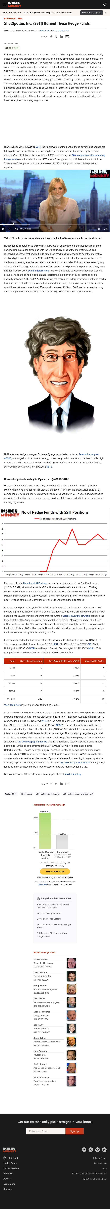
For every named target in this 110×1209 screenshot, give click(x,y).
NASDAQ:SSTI (11, 794)
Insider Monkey (73, 774)
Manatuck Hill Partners (35, 583)
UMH (55, 644)
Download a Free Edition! (49, 918)
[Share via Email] (67, 36)
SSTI (38, 147)
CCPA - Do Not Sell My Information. (89, 1173)
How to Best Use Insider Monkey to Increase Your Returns (53, 906)
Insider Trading (11, 1168)
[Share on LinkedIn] (61, 36)
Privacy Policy (100, 1158)
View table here (12, 705)
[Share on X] (56, 36)
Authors (7, 1178)
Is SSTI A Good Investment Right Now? (77, 794)
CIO (89, 644)
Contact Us (9, 1184)
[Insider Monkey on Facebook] (85, 1149)
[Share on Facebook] (51, 36)
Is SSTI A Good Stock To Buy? (47, 794)
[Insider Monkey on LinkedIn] (104, 1149)
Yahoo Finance (26, 794)
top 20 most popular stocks (32, 741)
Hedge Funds (10, 18)
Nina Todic (45, 30)
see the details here (38, 270)
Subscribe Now (55, 871)
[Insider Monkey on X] (92, 1149)
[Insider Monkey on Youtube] (98, 1149)
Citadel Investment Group (76, 616)
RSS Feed (13, 1158)
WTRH (32, 648)
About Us (8, 1173)
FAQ (104, 1168)
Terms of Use (100, 1163)
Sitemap (7, 1189)
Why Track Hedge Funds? (49, 913)
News (20, 18)
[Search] (105, 4)
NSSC (91, 648)
